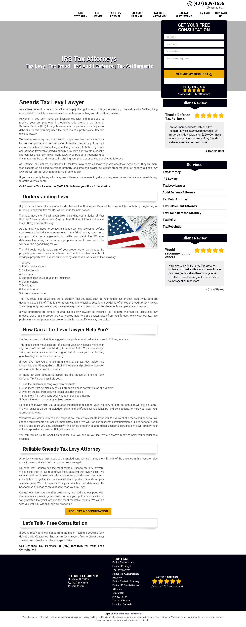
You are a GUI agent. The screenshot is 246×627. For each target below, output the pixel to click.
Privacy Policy (119, 596)
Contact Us (221, 15)
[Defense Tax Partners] (38, 581)
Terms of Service (121, 600)
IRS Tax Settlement (183, 15)
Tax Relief (169, 219)
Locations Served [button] (121, 604)
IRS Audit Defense (137, 15)
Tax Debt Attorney (160, 15)
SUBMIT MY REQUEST (192, 74)
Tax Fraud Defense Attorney (182, 213)
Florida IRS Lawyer (122, 566)
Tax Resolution (173, 226)
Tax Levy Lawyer (115, 15)
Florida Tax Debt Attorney (125, 581)
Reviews (204, 13)
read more (201, 142)
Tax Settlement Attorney (180, 206)
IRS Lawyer (97, 15)
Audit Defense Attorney (179, 192)
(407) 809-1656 (208, 3)
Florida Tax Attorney (123, 562)
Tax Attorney (80, 15)
